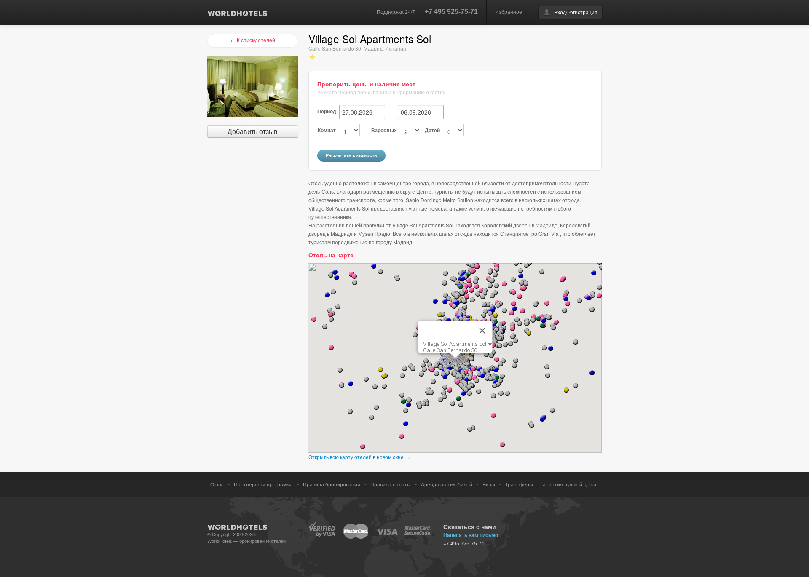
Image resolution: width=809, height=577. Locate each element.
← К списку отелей (252, 39)
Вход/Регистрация (575, 12)
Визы (488, 484)
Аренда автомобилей (446, 484)
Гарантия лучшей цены (568, 484)
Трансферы (519, 484)
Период (326, 111)
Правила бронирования (331, 484)
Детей (432, 130)
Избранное (508, 11)
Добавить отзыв (253, 131)
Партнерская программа (263, 484)
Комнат (327, 130)
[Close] (482, 331)
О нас (217, 484)
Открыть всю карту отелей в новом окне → (359, 456)
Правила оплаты (390, 484)
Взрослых (384, 130)
